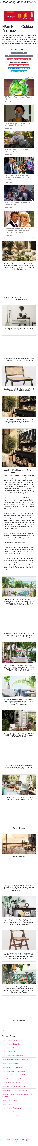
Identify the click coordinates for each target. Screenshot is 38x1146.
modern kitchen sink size (19, 53)
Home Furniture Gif (8, 1052)
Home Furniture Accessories (11, 1108)
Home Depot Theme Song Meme (13, 1079)
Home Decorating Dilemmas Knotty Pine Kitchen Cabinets (17, 1095)
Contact (16, 1140)
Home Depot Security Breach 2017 (13, 1075)
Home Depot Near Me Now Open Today (15, 1059)
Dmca (9, 1140)
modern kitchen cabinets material (19, 68)
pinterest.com (13, 1031)
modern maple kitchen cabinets (19, 65)
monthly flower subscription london (19, 59)
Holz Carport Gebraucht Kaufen (12, 1056)
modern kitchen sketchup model (19, 50)
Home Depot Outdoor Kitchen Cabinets (14, 1090)
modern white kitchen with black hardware (19, 56)
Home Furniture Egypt (9, 1100)
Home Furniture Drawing (10, 1063)
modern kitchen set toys (19, 71)
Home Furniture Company (10, 1112)
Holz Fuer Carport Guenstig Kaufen (13, 1086)
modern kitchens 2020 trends (19, 62)
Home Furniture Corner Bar (11, 1044)
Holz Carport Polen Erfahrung (11, 1083)
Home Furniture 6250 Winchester (13, 1048)
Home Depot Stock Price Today (12, 1067)
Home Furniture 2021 (9, 1104)
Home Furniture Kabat (9, 1040)
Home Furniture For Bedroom (11, 1116)
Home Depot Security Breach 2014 (13, 1071)
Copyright (19, 1142)
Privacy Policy (26, 1140)
